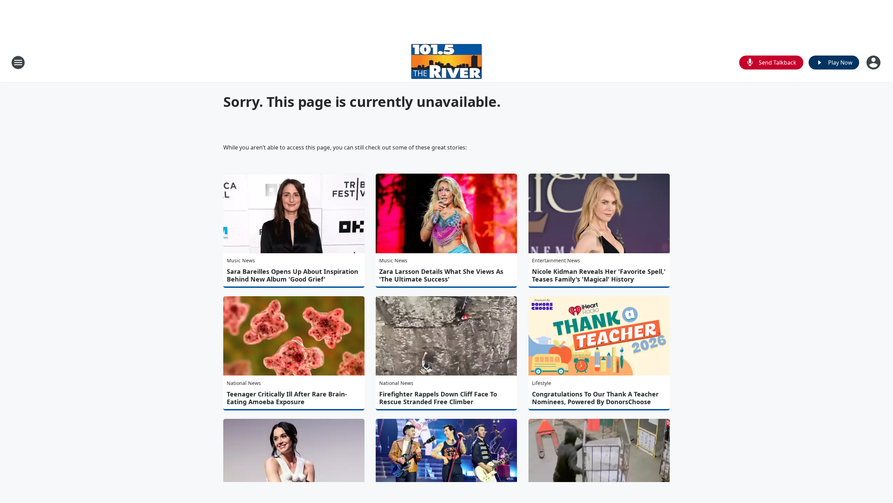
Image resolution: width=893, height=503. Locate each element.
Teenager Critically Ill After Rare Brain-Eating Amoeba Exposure (287, 398)
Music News (241, 260)
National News (244, 383)
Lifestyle (541, 383)
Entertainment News (556, 260)
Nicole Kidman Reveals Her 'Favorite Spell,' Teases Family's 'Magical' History (599, 275)
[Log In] (874, 63)
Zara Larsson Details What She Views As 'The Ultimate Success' (441, 275)
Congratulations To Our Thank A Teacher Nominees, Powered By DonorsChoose (595, 398)
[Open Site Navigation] (18, 63)
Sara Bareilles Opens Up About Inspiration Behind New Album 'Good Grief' (292, 275)
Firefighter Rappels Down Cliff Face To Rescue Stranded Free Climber (438, 398)
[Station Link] (446, 62)
